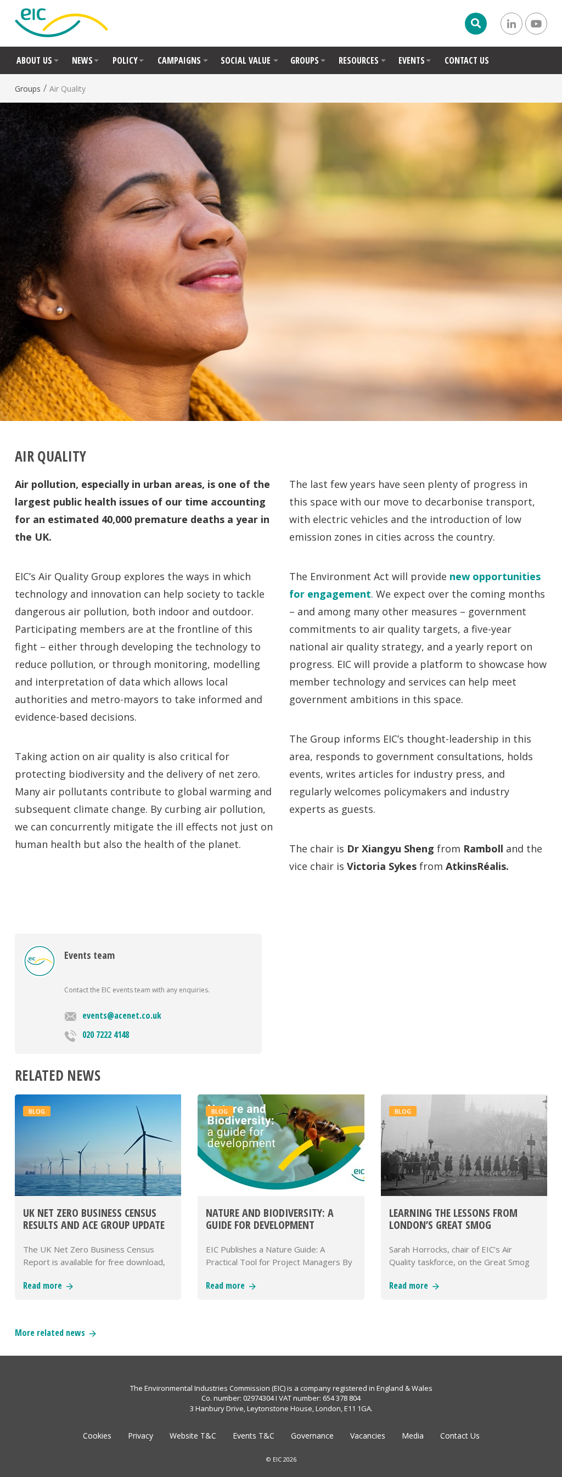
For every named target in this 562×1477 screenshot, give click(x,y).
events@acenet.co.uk (121, 1015)
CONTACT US (467, 60)
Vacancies (367, 1435)
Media (413, 1435)
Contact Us (460, 1435)
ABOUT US (34, 60)
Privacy (140, 1435)
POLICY (125, 60)
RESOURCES (359, 60)
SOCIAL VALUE (246, 60)
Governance (312, 1435)
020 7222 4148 (105, 1035)
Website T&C (193, 1435)
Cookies (97, 1435)
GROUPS (304, 60)
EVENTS (411, 60)
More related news (52, 1333)
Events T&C (253, 1435)
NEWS (82, 60)
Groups (28, 88)
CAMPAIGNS (179, 60)
